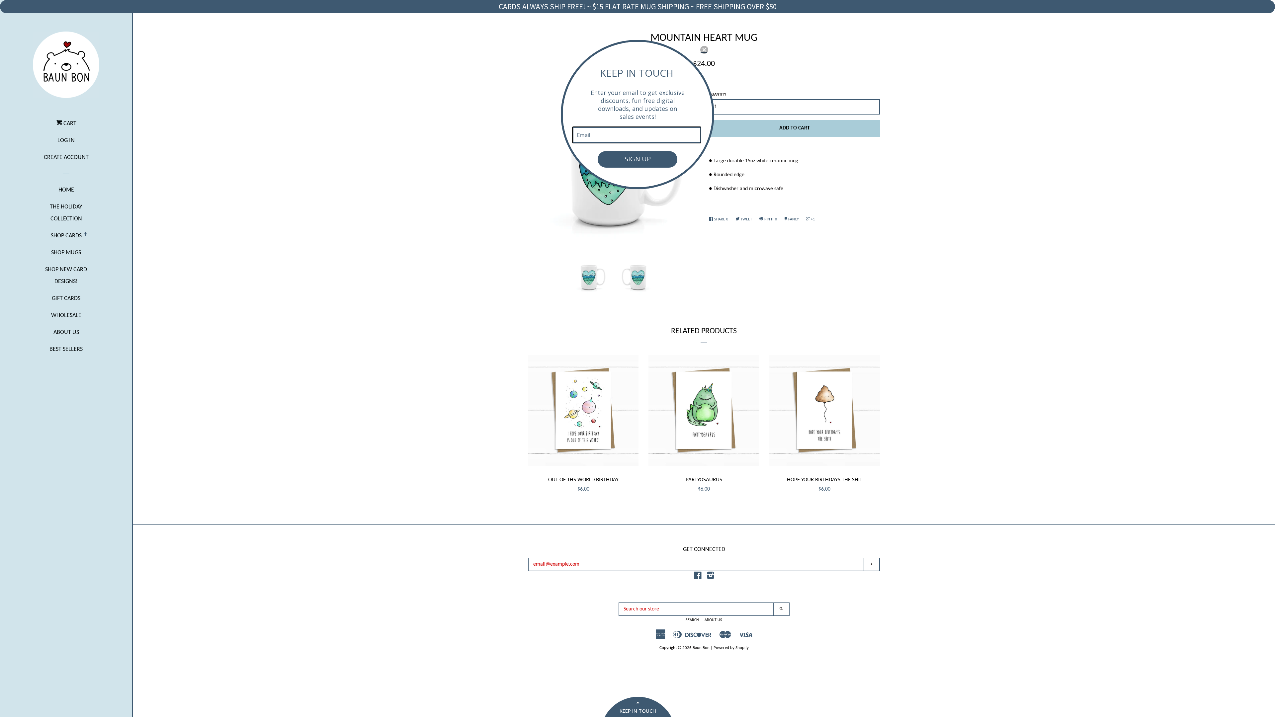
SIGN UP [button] (638, 158)
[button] (704, 50)
